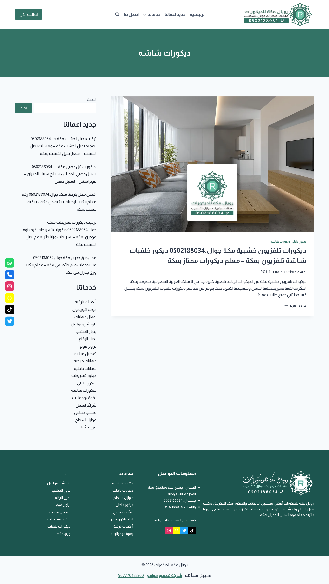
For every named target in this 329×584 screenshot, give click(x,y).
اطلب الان (28, 14)
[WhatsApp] (9, 263)
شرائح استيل (86, 405)
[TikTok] (192, 530)
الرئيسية (197, 14)
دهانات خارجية (85, 361)
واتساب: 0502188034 (180, 507)
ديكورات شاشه (280, 241)
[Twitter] (184, 530)
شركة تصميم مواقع (164, 575)
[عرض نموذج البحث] (117, 14)
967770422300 (131, 575)
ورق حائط (88, 427)
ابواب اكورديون (84, 309)
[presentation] (212, 164)
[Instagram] (169, 530)
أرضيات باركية (85, 302)
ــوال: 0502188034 (177, 500)
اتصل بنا (131, 14)
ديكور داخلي (299, 241)
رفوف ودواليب (84, 398)
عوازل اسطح (85, 420)
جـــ (193, 500)
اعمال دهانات (85, 317)
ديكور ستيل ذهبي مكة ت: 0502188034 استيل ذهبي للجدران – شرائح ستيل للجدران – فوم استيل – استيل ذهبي (60, 174)
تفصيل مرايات (85, 353)
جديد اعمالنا (175, 14)
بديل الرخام (87, 339)
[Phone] (9, 274)
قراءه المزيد (295, 305)
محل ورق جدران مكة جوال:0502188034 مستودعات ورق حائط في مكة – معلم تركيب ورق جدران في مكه (60, 265)
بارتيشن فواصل (83, 324)
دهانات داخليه (85, 368)
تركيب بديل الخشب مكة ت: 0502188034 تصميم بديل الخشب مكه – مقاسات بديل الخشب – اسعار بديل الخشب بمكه (63, 146)
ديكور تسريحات (83, 375)
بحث (23, 107)
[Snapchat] (176, 530)
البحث (91, 99)
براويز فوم (88, 346)
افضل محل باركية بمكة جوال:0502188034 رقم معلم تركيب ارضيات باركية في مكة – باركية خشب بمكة (59, 201)
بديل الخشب (86, 331)
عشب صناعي (85, 412)
